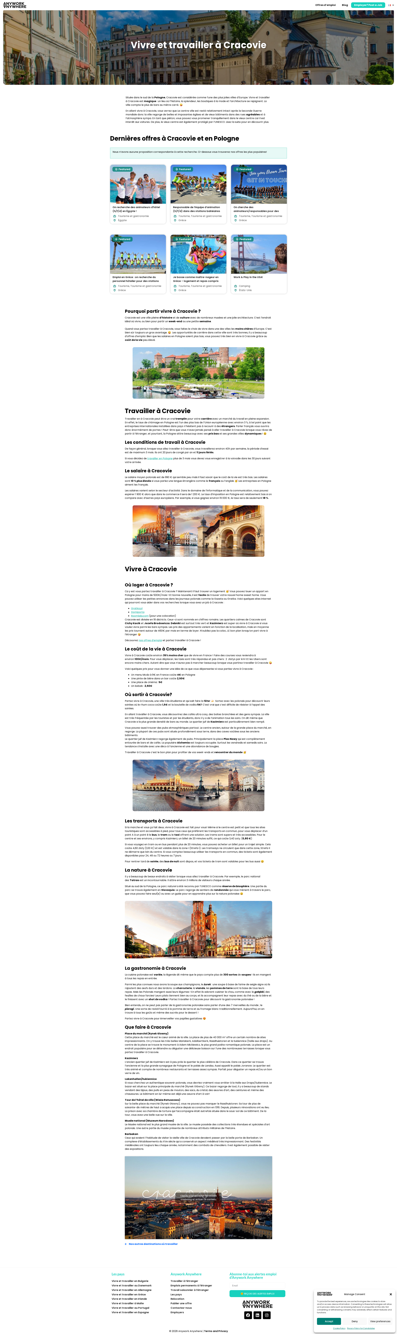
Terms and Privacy (216, 1331)
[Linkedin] (257, 1315)
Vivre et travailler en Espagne (130, 1312)
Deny (355, 1321)
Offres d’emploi (325, 5)
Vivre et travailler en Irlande (129, 1299)
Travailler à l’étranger (184, 1281)
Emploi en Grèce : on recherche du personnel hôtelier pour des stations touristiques (136, 281)
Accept (329, 1321)
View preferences (380, 1321)
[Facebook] (248, 1315)
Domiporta (137, 612)
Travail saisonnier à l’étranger (190, 1290)
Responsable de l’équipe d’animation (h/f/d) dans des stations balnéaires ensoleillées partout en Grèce (196, 211)
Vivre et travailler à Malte (128, 1303)
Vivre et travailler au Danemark (132, 1285)
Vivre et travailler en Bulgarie (130, 1281)
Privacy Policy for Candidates (361, 1328)
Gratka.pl (137, 608)
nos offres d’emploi (150, 640)
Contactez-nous (181, 1308)
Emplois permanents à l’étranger (191, 1285)
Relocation (177, 1299)
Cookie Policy (339, 1328)
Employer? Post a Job (368, 5)
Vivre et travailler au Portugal (130, 1308)
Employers (177, 1312)
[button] (390, 1294)
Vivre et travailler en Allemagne (132, 1290)
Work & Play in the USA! (248, 277)
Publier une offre (181, 1303)
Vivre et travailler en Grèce (129, 1294)
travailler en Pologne (160, 458)
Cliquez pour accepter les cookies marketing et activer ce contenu (198, 1197)
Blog (345, 5)
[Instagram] (267, 1315)
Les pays (176, 1294)
